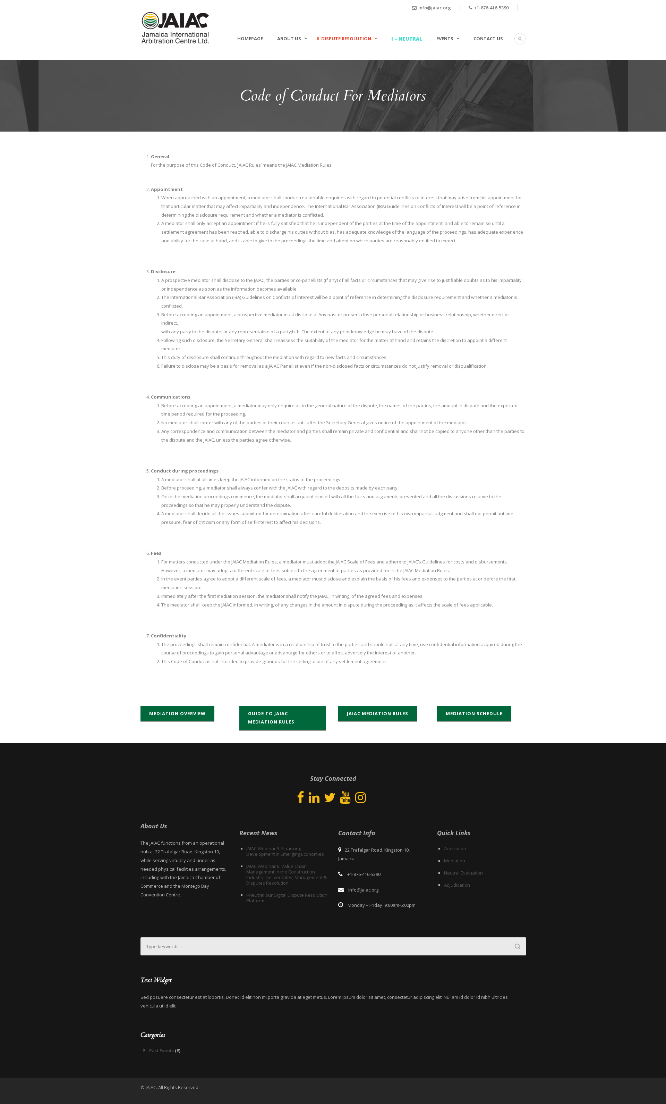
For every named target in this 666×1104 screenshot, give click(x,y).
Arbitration (455, 848)
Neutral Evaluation (463, 873)
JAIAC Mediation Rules (377, 713)
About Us (289, 38)
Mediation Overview (177, 713)
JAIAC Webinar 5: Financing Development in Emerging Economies (285, 851)
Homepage (250, 38)
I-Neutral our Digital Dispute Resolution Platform (286, 898)
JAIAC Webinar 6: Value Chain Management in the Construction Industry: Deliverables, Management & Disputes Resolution (286, 874)
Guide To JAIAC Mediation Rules (271, 717)
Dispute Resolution (346, 38)
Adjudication (457, 885)
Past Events (161, 1050)
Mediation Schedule (474, 713)
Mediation (454, 861)
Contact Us (488, 38)
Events (444, 38)
